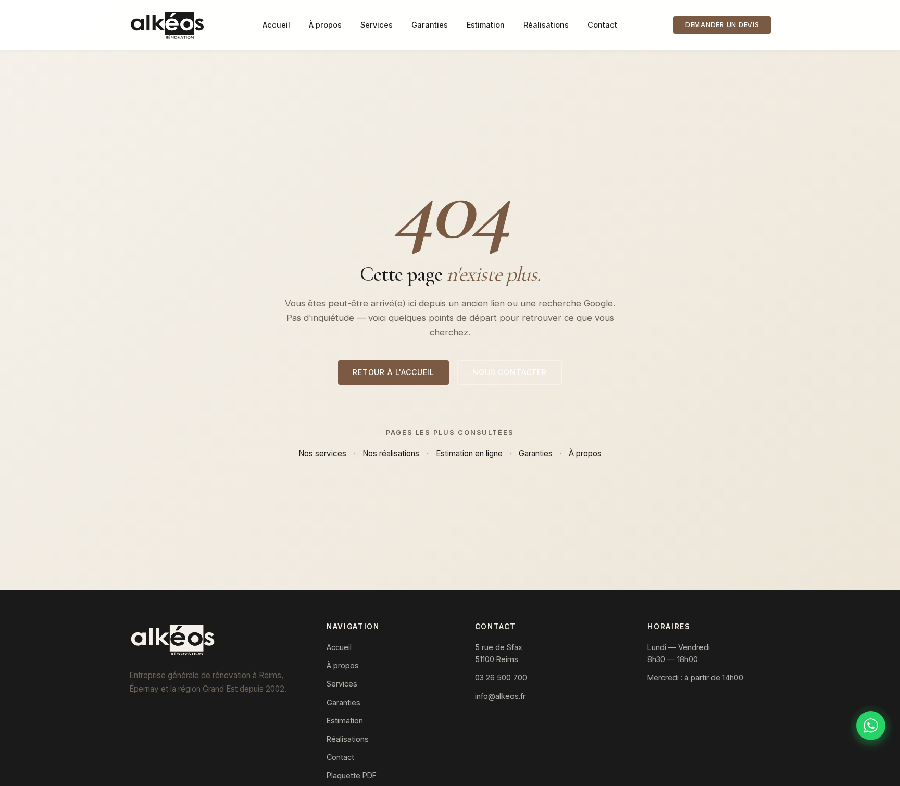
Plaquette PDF (352, 775)
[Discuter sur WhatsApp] (870, 725)
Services (376, 24)
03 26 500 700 (501, 677)
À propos (325, 24)
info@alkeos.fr (500, 696)
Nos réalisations (390, 453)
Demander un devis (722, 25)
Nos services (322, 453)
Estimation (486, 24)
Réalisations (546, 24)
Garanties (429, 24)
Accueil (276, 24)
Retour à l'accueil (393, 372)
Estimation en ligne (469, 453)
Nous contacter (509, 372)
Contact (602, 24)
